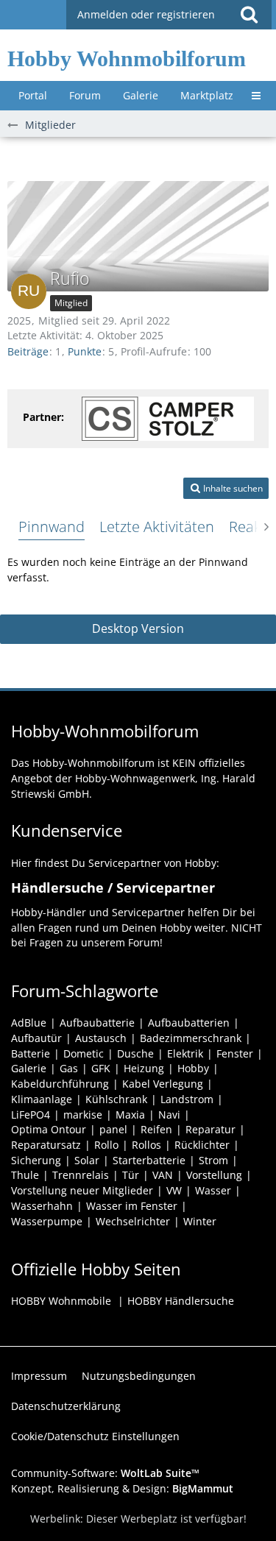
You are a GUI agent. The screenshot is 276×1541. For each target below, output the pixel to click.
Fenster (234, 1053)
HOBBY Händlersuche (180, 1301)
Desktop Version (138, 628)
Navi (169, 1115)
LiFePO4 (30, 1115)
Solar (86, 1160)
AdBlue (28, 1023)
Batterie (30, 1053)
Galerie (28, 1068)
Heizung (144, 1068)
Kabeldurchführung (60, 1084)
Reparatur (210, 1129)
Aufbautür (36, 1038)
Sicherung (36, 1160)
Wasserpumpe (46, 1221)
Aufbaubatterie (97, 1023)
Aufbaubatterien (189, 1023)
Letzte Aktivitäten (156, 526)
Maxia (130, 1115)
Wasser (213, 1190)
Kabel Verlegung (162, 1084)
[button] (249, 14)
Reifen (156, 1129)
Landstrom (186, 1099)
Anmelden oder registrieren (146, 14)
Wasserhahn (42, 1206)
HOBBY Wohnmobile (61, 1301)
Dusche (135, 1053)
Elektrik (185, 1053)
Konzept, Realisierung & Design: (122, 1488)
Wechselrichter (133, 1221)
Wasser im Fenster (131, 1206)
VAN (162, 1175)
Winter (199, 1221)
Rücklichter (202, 1145)
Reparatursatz (46, 1145)
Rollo (106, 1145)
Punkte (85, 351)
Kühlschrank (116, 1099)
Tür (130, 1175)
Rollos (146, 1145)
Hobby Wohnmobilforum (126, 58)
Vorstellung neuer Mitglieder (82, 1190)
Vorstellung (214, 1175)
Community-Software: (105, 1473)
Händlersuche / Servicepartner (113, 887)
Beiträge (28, 351)
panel (113, 1129)
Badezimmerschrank (190, 1038)
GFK (100, 1068)
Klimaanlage (41, 1099)
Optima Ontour (48, 1129)
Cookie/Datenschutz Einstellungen (95, 1436)
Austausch (101, 1038)
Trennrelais (80, 1175)
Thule (25, 1175)
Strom (213, 1160)
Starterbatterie (149, 1160)
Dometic (83, 1053)
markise (82, 1115)
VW (174, 1190)
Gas (69, 1068)
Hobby (193, 1068)
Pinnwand (51, 526)
